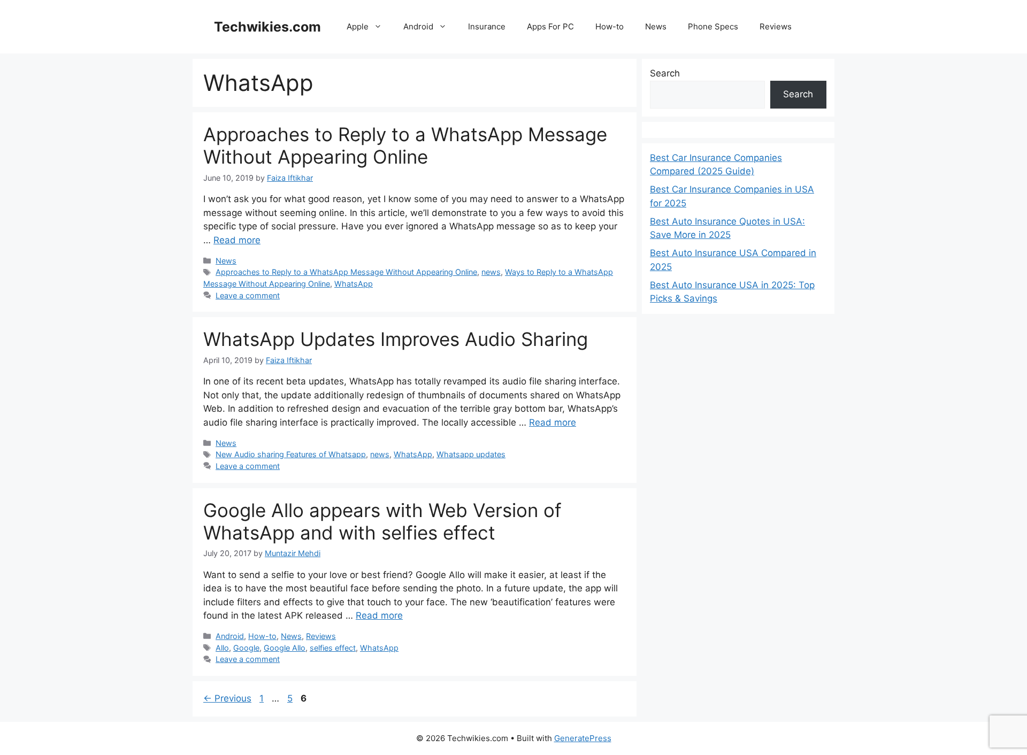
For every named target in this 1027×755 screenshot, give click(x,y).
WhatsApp (353, 283)
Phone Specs (713, 26)
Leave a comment (248, 295)
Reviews (776, 26)
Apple (358, 26)
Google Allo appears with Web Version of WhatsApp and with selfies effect (382, 521)
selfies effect (333, 647)
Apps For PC (550, 26)
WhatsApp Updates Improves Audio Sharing (395, 339)
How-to (609, 26)
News (655, 26)
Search (665, 73)
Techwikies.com (267, 27)
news (491, 271)
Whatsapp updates (470, 454)
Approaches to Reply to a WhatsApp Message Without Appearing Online (405, 145)
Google (246, 647)
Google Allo (284, 647)
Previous (227, 698)
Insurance (486, 26)
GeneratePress (582, 738)
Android (418, 26)
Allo (222, 647)
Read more (236, 240)
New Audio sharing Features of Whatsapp (291, 454)
